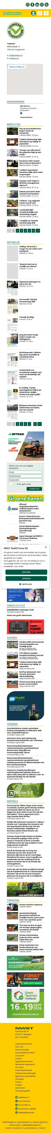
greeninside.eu (31, 1128)
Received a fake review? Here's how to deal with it (30, 162)
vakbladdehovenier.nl (31, 1125)
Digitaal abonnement (24, 1061)
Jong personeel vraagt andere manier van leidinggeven (28, 337)
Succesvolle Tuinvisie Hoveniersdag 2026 (28, 300)
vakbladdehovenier (26, 1112)
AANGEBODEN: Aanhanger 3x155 (20, 610)
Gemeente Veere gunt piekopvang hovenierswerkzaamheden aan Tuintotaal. (25, 739)
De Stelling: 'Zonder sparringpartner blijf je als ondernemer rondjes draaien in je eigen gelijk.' (30, 391)
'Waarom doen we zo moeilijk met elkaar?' (28, 265)
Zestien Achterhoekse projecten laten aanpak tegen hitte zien (29, 937)
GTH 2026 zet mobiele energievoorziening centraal (31, 654)
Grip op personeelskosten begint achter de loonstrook (30, 130)
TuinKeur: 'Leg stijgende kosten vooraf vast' (29, 202)
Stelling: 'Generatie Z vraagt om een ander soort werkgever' (30, 248)
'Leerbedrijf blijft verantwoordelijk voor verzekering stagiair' (28, 212)
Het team (19, 1067)
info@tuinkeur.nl (15, 55)
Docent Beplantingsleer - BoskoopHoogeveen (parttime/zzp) (29, 528)
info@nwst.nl (23, 1097)
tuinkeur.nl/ (14, 58)
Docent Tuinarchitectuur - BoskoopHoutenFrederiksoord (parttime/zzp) (31, 518)
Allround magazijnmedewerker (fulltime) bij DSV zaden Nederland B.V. (29, 507)
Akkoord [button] (26, 572)
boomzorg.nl (14, 1125)
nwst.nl (42, 1128)
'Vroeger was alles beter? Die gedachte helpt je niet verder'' (30, 152)
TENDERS (12, 724)
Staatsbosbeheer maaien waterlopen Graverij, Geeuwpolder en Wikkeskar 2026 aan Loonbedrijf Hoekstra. (24, 730)
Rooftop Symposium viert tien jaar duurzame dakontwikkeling (30, 674)
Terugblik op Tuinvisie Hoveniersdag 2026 (28, 221)
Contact (18, 1058)
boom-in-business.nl (14, 1128)
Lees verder (19, 566)
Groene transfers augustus (30, 904)
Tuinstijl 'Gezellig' (26, 317)
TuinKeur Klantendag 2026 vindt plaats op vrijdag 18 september (30, 141)
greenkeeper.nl (24, 1122)
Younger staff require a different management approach (29, 183)
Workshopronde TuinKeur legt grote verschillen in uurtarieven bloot (30, 354)
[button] (25, 584)
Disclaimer (19, 1079)
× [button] (46, 547)
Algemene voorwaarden (25, 1076)
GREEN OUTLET (16, 605)
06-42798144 (24, 1105)
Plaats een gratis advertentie (19, 615)
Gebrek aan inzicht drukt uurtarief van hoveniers (29, 192)
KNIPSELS (12, 801)
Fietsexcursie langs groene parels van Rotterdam (30, 683)
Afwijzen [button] (26, 578)
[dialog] (25, 566)
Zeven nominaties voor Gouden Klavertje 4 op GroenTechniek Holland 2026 (31, 947)
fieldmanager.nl (9, 1122)
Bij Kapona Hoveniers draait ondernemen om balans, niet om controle (30, 407)
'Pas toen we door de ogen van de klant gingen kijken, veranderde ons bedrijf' (30, 927)
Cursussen (19, 1055)
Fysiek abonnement (23, 1044)
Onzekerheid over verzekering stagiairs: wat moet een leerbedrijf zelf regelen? (30, 373)
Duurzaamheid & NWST (25, 1052)
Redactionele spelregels (25, 1073)
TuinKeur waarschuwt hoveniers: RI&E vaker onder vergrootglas (31, 172)
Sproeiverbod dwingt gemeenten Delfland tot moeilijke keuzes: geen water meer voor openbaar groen (31, 916)
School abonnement (23, 1070)
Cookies (18, 1085)
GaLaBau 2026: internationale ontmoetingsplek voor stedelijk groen (31, 644)
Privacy (18, 1082)
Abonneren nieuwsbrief (25, 1064)
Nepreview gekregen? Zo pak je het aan (29, 283)
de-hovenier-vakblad (27, 1108)
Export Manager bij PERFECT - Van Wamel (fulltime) (31, 537)
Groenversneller (22, 1049)
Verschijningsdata (22, 1090)
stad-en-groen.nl (40, 1122)
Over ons (19, 1046)
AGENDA (12, 637)
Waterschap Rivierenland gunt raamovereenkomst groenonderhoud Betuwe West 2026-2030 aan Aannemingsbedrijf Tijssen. (22, 749)
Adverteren (20, 1088)
